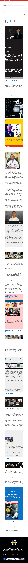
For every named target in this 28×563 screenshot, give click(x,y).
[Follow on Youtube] (13, 554)
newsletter (9, 11)
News (7, 11)
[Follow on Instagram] (17, 554)
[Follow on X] (8, 554)
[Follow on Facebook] (3, 554)
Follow (5, 554)
